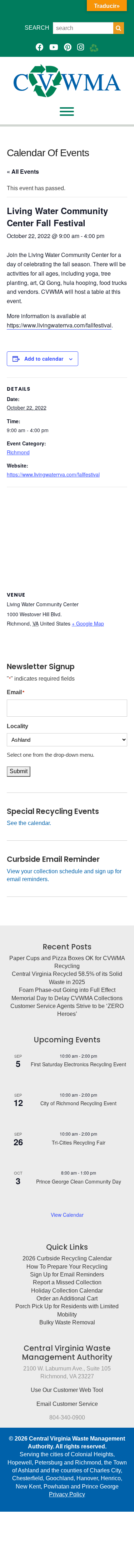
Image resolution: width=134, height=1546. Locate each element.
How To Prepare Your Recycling (67, 1267)
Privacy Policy (67, 1494)
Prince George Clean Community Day (78, 1181)
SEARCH (37, 28)
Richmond (18, 452)
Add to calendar (43, 358)
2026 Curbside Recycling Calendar (67, 1258)
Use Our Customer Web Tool (67, 1390)
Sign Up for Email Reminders (67, 1274)
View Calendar (67, 1214)
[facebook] (39, 47)
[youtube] (54, 47)
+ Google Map (88, 623)
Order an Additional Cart (67, 1298)
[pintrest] (67, 47)
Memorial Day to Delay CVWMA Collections (67, 998)
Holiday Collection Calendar (67, 1291)
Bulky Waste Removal (67, 1322)
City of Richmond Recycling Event (78, 1103)
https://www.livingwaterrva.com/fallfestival (59, 325)
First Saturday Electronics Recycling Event (78, 1064)
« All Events (23, 171)
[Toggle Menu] (67, 111)
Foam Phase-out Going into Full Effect (67, 990)
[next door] (94, 47)
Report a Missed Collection (67, 1282)
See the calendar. (29, 823)
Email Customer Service (67, 1404)
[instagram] (80, 47)
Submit (19, 771)
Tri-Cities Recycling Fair (78, 1142)
